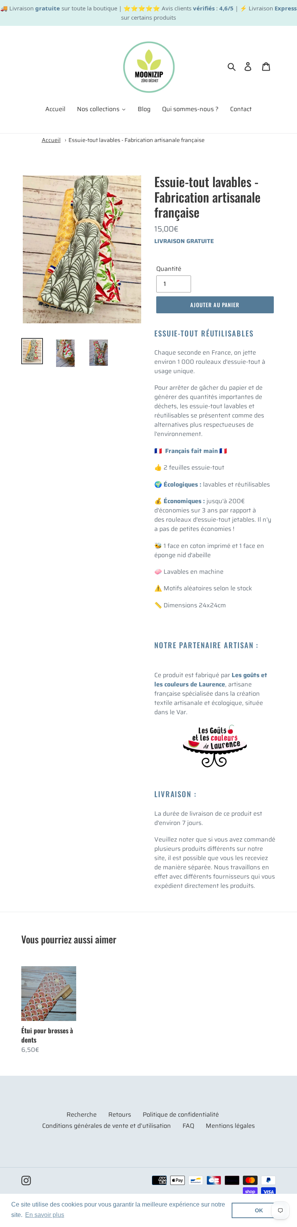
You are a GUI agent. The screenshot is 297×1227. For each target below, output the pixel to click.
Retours (119, 1114)
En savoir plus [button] (44, 1215)
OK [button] (259, 1210)
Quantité (168, 269)
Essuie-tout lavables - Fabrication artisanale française (136, 140)
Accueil (51, 140)
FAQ (188, 1126)
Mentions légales (230, 1126)
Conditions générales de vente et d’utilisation (106, 1126)
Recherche (82, 1114)
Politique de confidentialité (181, 1114)
